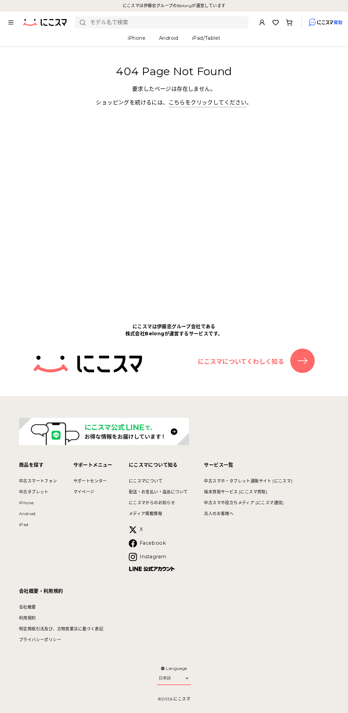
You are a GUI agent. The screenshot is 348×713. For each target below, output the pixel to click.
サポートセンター (90, 480)
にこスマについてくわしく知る (241, 362)
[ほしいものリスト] (275, 22)
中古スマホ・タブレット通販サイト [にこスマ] (248, 480)
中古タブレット (34, 491)
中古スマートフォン (38, 480)
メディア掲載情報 (145, 513)
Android (27, 513)
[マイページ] (262, 22)
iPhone (26, 502)
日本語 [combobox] (165, 678)
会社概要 (27, 607)
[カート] (289, 22)
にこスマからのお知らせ (152, 502)
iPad (24, 524)
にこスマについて (145, 480)
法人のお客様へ (218, 513)
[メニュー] (10, 22)
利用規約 (27, 618)
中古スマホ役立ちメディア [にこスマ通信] (243, 502)
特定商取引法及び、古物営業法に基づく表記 (61, 628)
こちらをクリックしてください (208, 102)
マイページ (83, 491)
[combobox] (166, 22)
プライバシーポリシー (40, 639)
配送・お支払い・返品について (158, 491)
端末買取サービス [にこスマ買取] (235, 491)
